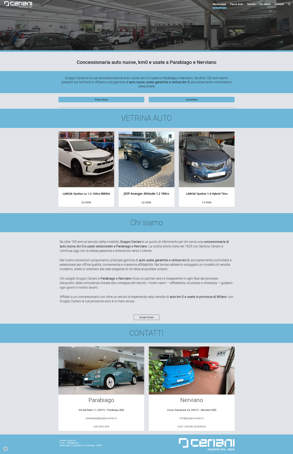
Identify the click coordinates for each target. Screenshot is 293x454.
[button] (289, 4)
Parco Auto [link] (236, 4)
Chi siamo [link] (265, 4)
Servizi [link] (251, 4)
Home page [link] (219, 4)
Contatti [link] (279, 4)
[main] (146, 61)
